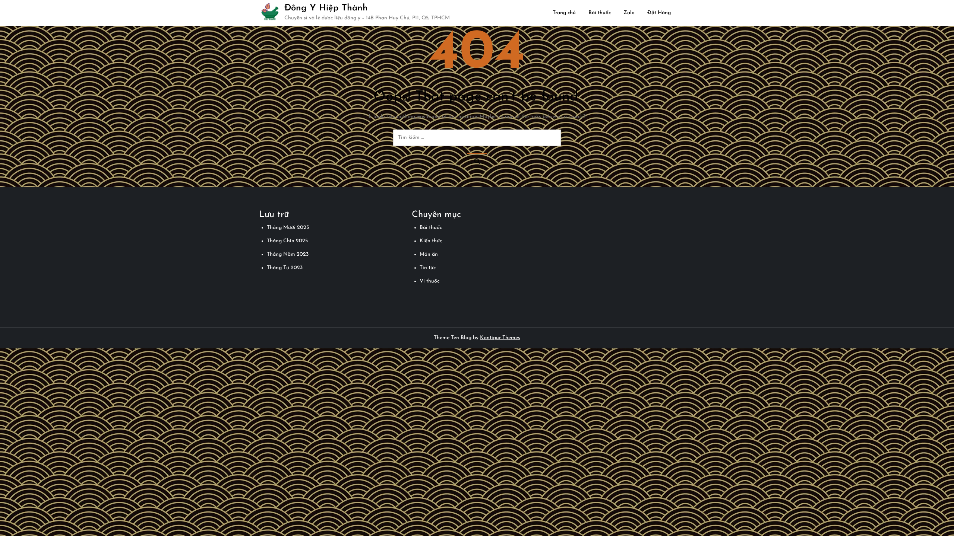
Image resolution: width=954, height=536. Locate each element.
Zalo (629, 13)
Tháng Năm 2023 (288, 254)
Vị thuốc (429, 281)
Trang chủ (564, 13)
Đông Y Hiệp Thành (326, 8)
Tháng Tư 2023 (285, 268)
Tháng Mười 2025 (288, 227)
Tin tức (428, 268)
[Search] (477, 160)
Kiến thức (431, 241)
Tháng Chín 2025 (287, 241)
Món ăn (429, 254)
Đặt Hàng (659, 13)
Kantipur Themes (500, 338)
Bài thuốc (599, 13)
